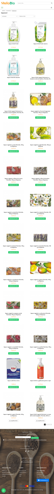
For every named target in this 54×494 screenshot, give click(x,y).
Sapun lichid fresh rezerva (40, 43)
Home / (4, 10)
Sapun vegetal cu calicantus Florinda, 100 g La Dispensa (40, 314)
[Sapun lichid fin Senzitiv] (13, 65)
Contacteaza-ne (44, 480)
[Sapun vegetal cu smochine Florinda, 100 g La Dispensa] (13, 200)
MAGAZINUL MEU (6, 467)
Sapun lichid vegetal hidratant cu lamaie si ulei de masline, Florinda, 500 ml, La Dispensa (40, 78)
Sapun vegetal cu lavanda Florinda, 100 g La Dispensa (40, 246)
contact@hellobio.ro (28, 462)
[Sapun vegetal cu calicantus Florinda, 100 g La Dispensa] (40, 301)
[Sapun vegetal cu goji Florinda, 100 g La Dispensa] (40, 132)
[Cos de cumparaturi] (51, 7)
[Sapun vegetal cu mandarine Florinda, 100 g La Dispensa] (13, 267)
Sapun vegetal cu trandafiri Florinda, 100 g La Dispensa (13, 347)
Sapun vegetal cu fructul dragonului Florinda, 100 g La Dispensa (40, 111)
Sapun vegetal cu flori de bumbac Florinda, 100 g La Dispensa (40, 179)
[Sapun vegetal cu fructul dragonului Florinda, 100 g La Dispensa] (40, 99)
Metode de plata (22, 470)
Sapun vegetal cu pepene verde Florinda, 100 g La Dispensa (13, 314)
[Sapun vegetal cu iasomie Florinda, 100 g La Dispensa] (40, 200)
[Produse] (2, 8)
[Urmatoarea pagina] (51, 424)
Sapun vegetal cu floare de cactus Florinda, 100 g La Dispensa (13, 179)
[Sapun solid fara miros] (13, 368)
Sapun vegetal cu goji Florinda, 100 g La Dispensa (40, 145)
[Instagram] (28, 451)
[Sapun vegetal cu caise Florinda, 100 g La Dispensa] (13, 132)
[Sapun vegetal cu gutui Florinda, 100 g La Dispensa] (13, 402)
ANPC (20, 474)
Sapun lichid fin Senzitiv (13, 77)
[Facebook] (25, 451)
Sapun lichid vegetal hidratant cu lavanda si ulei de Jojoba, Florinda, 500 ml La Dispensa (13, 112)
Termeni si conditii (6, 472)
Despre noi (4, 470)
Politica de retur (22, 472)
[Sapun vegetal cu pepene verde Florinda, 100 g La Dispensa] (13, 301)
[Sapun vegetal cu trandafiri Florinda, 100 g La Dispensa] (13, 335)
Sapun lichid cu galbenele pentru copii (40, 380)
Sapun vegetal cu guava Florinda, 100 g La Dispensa (40, 280)
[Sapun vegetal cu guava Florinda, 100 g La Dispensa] (40, 267)
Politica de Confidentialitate (40, 439)
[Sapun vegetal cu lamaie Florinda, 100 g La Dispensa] (13, 234)
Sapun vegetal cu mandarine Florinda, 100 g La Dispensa (13, 280)
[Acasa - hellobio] (8, 3)
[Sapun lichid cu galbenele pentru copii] (40, 368)
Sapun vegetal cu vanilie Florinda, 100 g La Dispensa (40, 347)
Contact (3, 476)
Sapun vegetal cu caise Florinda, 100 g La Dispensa (14, 145)
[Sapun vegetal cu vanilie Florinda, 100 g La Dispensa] (40, 335)
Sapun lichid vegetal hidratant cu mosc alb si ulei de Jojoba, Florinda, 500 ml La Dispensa (40, 415)
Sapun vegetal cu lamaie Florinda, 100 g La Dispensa (13, 246)
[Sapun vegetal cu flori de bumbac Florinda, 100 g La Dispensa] (40, 166)
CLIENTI (21, 467)
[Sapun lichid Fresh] (13, 31)
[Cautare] (51, 3)
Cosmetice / (9, 10)
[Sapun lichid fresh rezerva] (40, 31)
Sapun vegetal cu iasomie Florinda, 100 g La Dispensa (40, 213)
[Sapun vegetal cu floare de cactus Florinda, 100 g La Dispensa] (13, 166)
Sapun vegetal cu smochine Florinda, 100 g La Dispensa (13, 213)
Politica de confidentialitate (8, 474)
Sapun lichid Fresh (13, 43)
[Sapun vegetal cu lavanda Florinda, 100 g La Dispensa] (40, 234)
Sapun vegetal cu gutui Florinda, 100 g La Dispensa (13, 415)
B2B (20, 476)
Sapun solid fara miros (13, 380)
